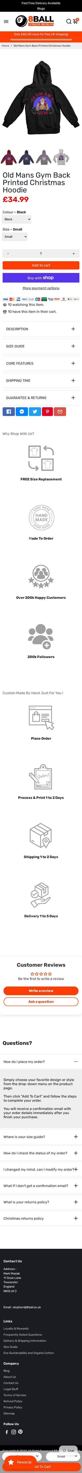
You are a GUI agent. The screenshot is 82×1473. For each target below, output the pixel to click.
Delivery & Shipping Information (24, 1340)
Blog (6, 1370)
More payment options (41, 288)
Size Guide (10, 1346)
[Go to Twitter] (35, 411)
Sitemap (9, 1413)
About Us (9, 1377)
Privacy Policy (12, 1407)
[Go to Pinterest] (47, 411)
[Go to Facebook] (9, 411)
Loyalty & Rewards (16, 1328)
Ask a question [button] (41, 1002)
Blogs (41, 8)
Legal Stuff (10, 1389)
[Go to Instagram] (13, 1433)
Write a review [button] (41, 991)
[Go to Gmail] (60, 411)
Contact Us (10, 1383)
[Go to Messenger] (22, 411)
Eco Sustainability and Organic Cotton (28, 1353)
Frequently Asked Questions (22, 1334)
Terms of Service (14, 1395)
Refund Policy (12, 1401)
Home (5, 45)
